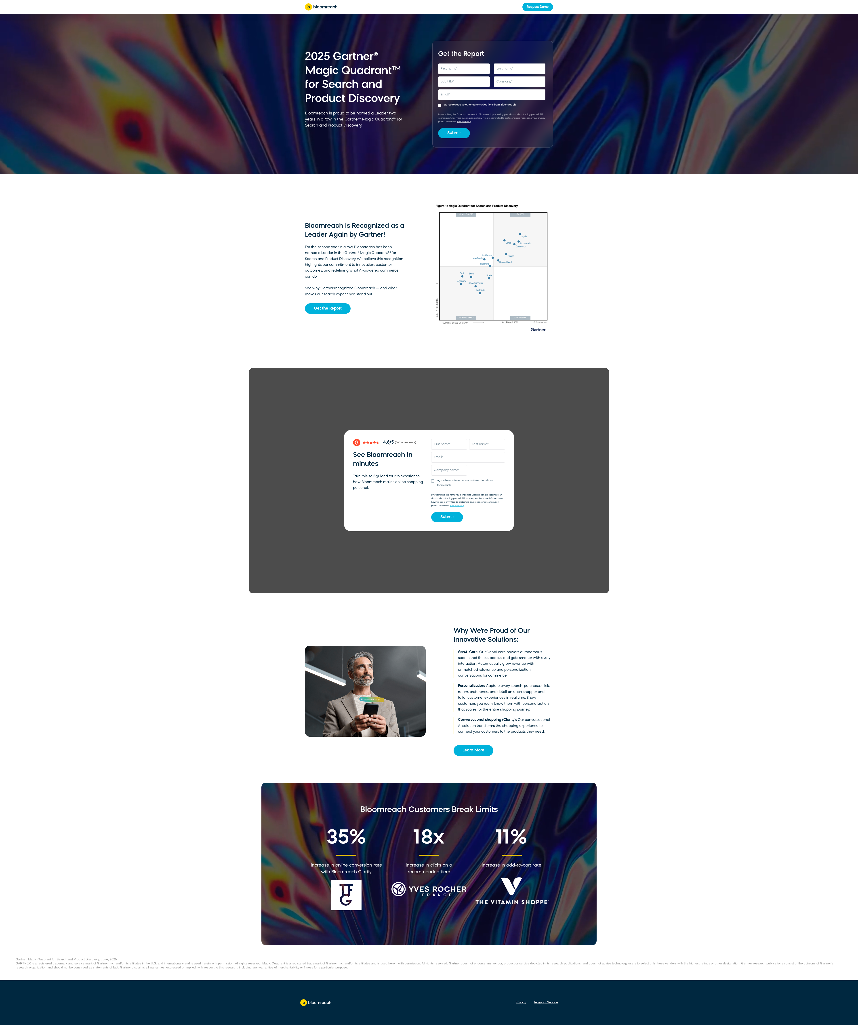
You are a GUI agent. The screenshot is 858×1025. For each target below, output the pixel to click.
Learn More (473, 751)
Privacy (521, 1002)
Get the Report (328, 309)
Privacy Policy (464, 121)
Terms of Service (546, 1002)
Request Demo (538, 7)
